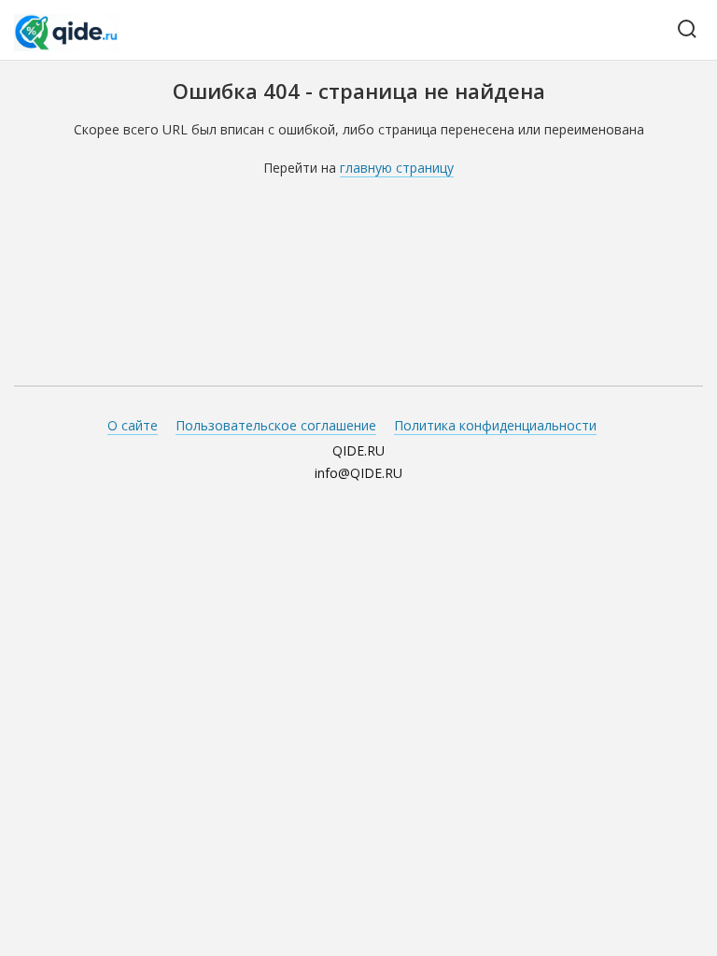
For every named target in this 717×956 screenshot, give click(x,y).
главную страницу (397, 167)
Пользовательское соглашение (276, 425)
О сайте (132, 425)
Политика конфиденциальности (495, 425)
